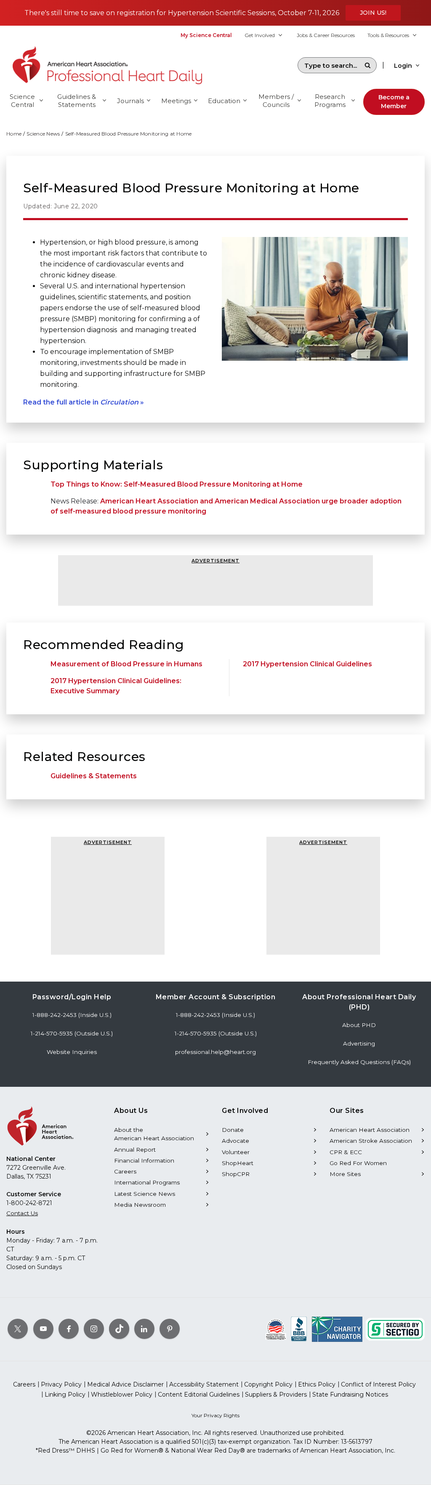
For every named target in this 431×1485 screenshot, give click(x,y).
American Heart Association (370, 1129)
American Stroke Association (371, 1140)
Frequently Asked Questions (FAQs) (359, 1062)
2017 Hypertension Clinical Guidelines (307, 664)
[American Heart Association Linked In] (144, 1329)
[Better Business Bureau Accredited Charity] (299, 1329)
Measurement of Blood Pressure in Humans (126, 664)
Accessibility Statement (204, 1384)
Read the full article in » (83, 402)
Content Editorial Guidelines (198, 1394)
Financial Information (144, 1160)
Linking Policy (65, 1394)
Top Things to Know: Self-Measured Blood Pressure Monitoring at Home (177, 484)
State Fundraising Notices (350, 1394)
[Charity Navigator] (337, 1329)
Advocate (235, 1140)
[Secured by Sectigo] (395, 1329)
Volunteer (236, 1152)
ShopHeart (237, 1163)
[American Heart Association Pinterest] (170, 1329)
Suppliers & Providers (276, 1394)
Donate (233, 1129)
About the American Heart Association (154, 1134)
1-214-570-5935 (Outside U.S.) (72, 1033)
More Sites (345, 1174)
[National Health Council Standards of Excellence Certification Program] (276, 1329)
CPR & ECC (346, 1152)
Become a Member (394, 101)
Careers (125, 1171)
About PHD (359, 1025)
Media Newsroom (140, 1204)
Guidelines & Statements (94, 776)
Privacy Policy (61, 1384)
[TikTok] (119, 1329)
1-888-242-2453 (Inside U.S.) (72, 1014)
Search (367, 65)
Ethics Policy (316, 1384)
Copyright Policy (268, 1384)
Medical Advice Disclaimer (125, 1384)
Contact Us (22, 1213)
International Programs (147, 1182)
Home (13, 133)
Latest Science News (144, 1193)
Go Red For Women (358, 1163)
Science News (43, 133)
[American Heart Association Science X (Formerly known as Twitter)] (17, 1329)
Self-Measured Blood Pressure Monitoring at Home (128, 133)
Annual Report (135, 1149)
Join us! (373, 12)
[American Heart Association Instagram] (94, 1329)
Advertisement (215, 561)
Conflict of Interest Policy (378, 1384)
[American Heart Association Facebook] (69, 1329)
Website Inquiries (72, 1052)
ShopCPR (236, 1174)
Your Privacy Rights (215, 1415)
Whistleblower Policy (121, 1394)
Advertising (359, 1043)
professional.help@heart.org (215, 1052)
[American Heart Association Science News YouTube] (43, 1329)
